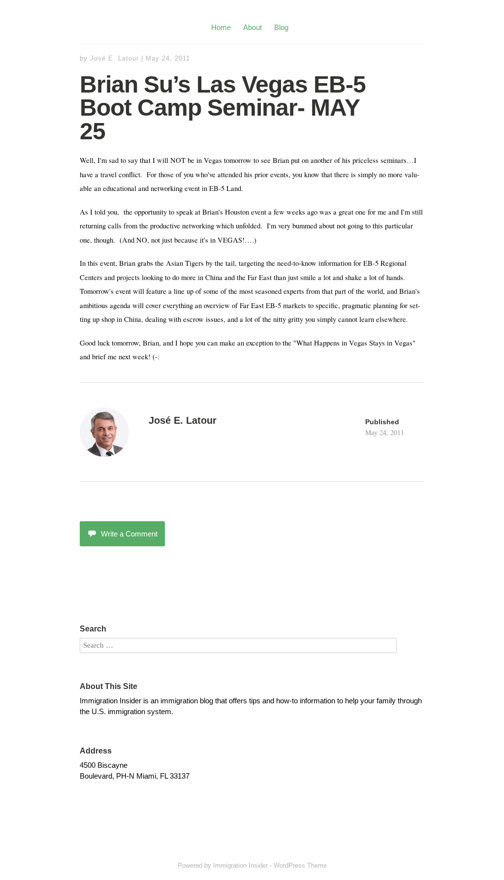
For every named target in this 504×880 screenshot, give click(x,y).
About (252, 27)
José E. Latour (114, 58)
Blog (281, 27)
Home (221, 27)
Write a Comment (129, 534)
